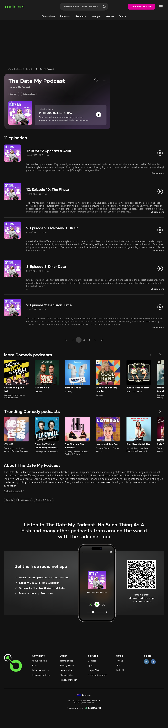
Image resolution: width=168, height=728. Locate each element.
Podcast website (12, 491)
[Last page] (101, 340)
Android (120, 670)
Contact (92, 661)
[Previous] (151, 353)
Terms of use (66, 661)
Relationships (29, 94)
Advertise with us (40, 670)
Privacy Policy (67, 665)
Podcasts (65, 16)
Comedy (13, 94)
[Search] (104, 7)
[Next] (160, 353)
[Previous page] (72, 340)
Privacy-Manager (68, 680)
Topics (122, 16)
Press (35, 665)
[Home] (9, 69)
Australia (86, 695)
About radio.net (40, 661)
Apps (90, 665)
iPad (118, 665)
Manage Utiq (66, 675)
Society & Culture (44, 500)
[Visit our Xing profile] (153, 661)
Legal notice (66, 670)
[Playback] (98, 114)
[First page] (66, 340)
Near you (96, 16)
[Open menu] (161, 7)
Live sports (80, 16)
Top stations (48, 16)
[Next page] (95, 340)
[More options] (104, 80)
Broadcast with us (41, 675)
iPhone (119, 661)
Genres (110, 16)
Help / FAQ (93, 670)
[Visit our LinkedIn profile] (146, 661)
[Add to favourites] (96, 80)
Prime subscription (97, 675)
